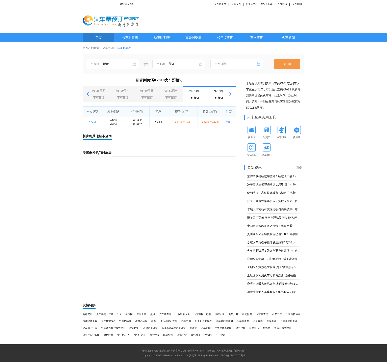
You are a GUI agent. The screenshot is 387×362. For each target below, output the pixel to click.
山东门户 (277, 314)
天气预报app (108, 321)
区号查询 (258, 321)
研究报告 (247, 314)
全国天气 (236, 4)
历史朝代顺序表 (203, 321)
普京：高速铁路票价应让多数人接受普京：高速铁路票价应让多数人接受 (274, 201)
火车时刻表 (130, 37)
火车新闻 (288, 37)
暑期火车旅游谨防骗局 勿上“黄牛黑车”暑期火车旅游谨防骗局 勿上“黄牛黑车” (274, 267)
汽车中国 (186, 321)
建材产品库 (141, 321)
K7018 (92, 121)
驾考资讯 (87, 314)
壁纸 (152, 314)
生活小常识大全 (168, 321)
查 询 (287, 64)
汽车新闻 (206, 328)
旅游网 (266, 328)
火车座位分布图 (91, 334)
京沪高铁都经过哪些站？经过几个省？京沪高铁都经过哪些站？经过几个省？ (274, 176)
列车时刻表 (139, 334)
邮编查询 (271, 321)
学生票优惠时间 (223, 328)
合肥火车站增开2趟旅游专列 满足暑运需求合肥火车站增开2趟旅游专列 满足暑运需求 (274, 258)
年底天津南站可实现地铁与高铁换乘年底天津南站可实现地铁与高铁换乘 (274, 209)
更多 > (300, 167)
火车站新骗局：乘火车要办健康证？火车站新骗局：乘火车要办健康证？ (274, 250)
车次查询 (256, 37)
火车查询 (108, 48)
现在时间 (134, 328)
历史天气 (251, 4)
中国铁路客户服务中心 (113, 328)
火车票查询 (262, 314)
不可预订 (98, 94)
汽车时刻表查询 (224, 321)
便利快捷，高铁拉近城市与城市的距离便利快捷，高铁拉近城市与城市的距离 (274, 192)
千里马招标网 (293, 314)
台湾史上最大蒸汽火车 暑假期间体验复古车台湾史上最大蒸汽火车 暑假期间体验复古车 (274, 283)
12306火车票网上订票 (174, 328)
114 (119, 314)
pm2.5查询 (266, 4)
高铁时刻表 (193, 37)
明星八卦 (233, 314)
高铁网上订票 (150, 328)
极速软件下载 (90, 321)
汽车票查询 (165, 314)
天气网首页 (220, 4)
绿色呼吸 (108, 334)
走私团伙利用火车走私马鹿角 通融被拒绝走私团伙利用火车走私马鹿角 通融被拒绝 (274, 275)
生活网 (129, 314)
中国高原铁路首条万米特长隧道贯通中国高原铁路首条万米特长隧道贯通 (274, 225)
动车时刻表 (162, 37)
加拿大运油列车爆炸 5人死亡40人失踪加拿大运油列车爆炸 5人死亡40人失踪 (274, 292)
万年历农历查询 (288, 321)
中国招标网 (125, 321)
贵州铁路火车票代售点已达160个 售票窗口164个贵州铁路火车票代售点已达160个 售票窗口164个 (274, 234)
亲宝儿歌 (141, 314)
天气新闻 (297, 4)
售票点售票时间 (282, 328)
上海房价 (182, 334)
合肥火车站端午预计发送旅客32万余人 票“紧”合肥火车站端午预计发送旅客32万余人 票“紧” (274, 242)
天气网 (208, 334)
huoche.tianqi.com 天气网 (182, 355)
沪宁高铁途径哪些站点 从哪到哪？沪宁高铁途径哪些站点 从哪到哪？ (274, 184)
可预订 (195, 94)
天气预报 (154, 334)
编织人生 (220, 314)
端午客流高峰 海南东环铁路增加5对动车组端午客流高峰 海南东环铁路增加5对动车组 (274, 217)
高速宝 (193, 328)
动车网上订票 (90, 328)
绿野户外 (240, 328)
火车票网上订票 (104, 314)
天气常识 (282, 4)
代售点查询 (225, 37)
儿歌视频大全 (182, 314)
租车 (153, 321)
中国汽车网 (123, 334)
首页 (98, 37)
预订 (229, 121)
